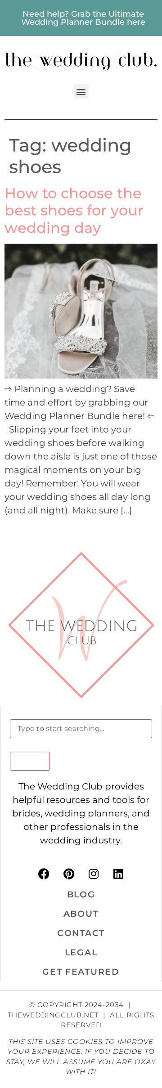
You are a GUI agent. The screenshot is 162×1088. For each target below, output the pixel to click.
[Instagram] (93, 873)
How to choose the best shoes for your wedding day (74, 210)
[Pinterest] (69, 873)
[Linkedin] (118, 873)
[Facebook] (44, 873)
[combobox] (81, 728)
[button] (81, 91)
